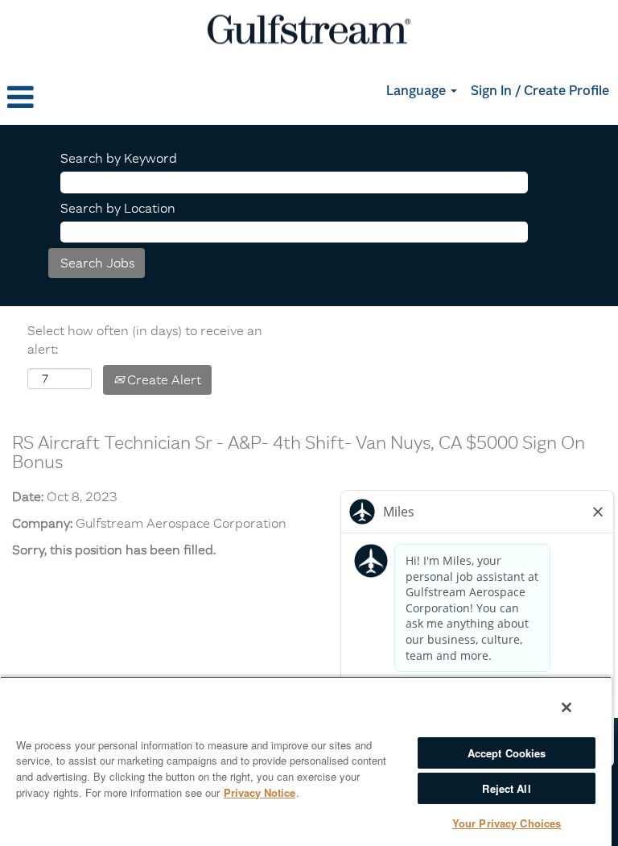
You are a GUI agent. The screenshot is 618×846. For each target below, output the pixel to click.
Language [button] (417, 91)
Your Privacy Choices (507, 823)
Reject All (506, 788)
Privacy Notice (259, 792)
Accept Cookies (507, 753)
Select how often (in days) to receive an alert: (144, 339)
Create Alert (162, 379)
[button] (103, 97)
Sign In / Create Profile (540, 91)
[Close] (566, 707)
